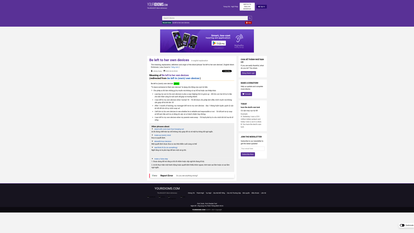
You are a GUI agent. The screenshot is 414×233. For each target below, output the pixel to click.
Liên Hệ (263, 193)
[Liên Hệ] (183, 197)
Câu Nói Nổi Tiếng (219, 193)
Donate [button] (248, 94)
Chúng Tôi (191, 193)
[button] (185, 7)
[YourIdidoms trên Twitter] (162, 197)
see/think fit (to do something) (165, 147)
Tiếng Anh (174, 67)
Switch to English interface (247, 6)
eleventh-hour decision (162, 141)
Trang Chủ (226, 6)
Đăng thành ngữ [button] (248, 73)
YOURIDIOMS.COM (198, 210)
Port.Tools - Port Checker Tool (207, 203)
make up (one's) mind (162, 135)
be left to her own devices (180, 23)
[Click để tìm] (250, 18)
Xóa (249, 23)
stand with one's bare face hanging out (169, 129)
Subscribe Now (248, 154)
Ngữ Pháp (234, 6)
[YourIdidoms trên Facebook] (151, 197)
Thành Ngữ (200, 193)
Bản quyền (246, 193)
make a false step (161, 159)
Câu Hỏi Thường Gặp (234, 193)
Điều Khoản (255, 193)
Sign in (262, 6)
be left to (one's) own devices (183, 78)
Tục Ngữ (208, 193)
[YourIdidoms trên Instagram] (172, 198)
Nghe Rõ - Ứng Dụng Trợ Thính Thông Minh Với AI (207, 206)
